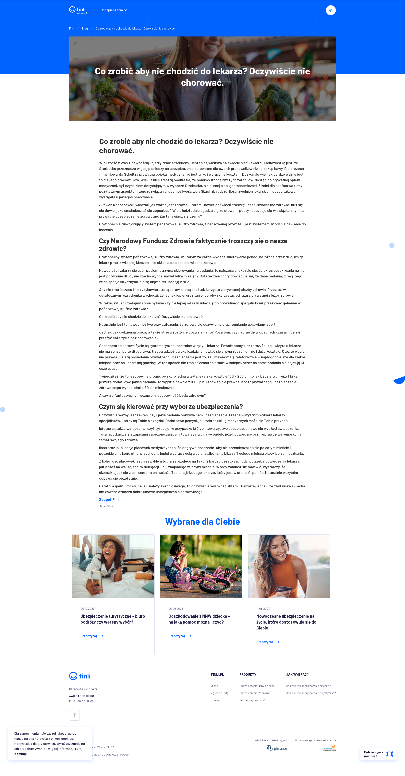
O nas (214, 685)
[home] (78, 10)
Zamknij (20, 754)
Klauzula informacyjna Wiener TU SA (92, 747)
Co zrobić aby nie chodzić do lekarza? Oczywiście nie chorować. (135, 28)
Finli (71, 28)
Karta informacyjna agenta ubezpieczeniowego (99, 754)
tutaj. (79, 748)
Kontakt (216, 700)
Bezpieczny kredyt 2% (253, 700)
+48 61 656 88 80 (81, 696)
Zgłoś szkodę (219, 693)
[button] (115, 10)
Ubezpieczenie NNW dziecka (257, 685)
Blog (85, 28)
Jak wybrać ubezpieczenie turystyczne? (311, 693)
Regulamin (75, 740)
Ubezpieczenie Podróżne (254, 693)
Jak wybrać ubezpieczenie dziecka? (308, 685)
